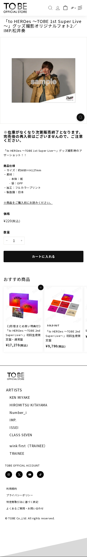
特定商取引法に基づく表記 (22, 502)
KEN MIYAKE (20, 397)
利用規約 (11, 488)
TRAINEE (17, 453)
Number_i (18, 412)
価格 (7, 213)
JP (72, 8)
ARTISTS (14, 389)
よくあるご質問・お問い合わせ (25, 508)
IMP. (13, 419)
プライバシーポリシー (19, 495)
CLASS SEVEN (21, 434)
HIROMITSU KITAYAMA (28, 404)
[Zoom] (80, 117)
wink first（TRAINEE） (28, 445)
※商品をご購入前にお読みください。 (28, 203)
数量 (7, 232)
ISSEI (14, 427)
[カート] (65, 8)
